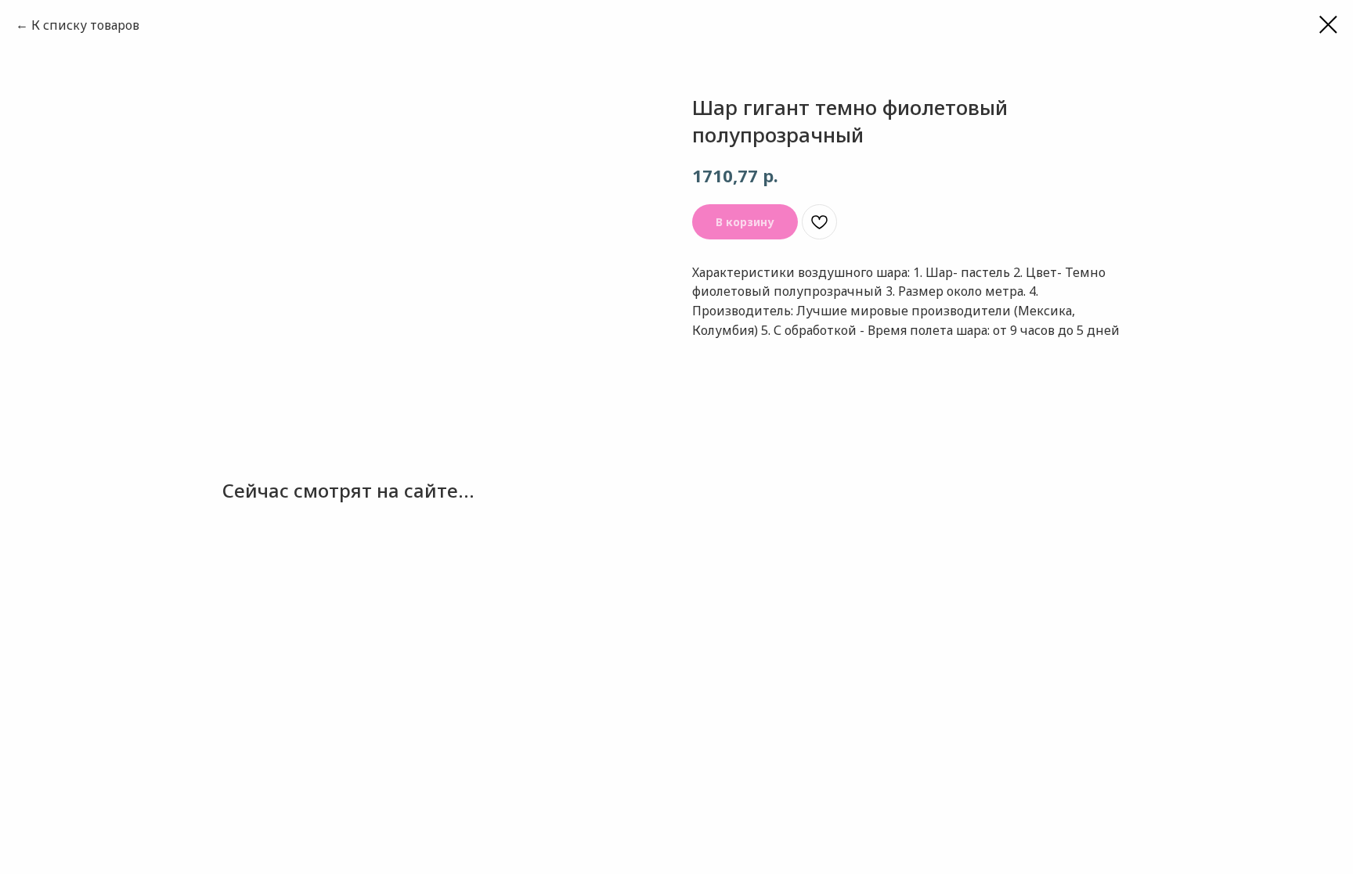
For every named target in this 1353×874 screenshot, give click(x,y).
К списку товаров (85, 25)
